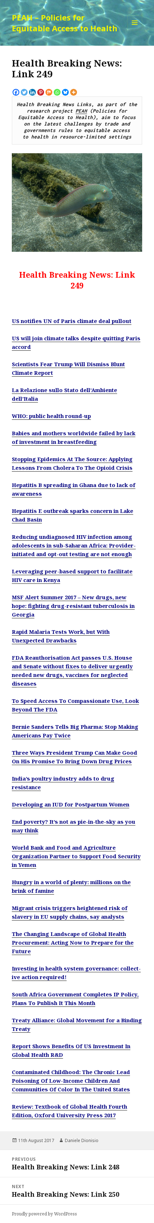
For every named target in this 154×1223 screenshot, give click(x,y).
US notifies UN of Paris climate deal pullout (71, 320)
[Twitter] (24, 92)
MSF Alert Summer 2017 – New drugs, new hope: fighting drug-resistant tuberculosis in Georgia (73, 606)
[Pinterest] (40, 92)
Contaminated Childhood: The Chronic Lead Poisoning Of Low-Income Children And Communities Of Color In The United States (71, 1080)
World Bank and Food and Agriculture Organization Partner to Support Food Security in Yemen (76, 856)
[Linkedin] (32, 92)
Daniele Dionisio (81, 1140)
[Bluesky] (65, 92)
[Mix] (48, 92)
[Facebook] (16, 92)
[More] (73, 92)
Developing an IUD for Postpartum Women (70, 804)
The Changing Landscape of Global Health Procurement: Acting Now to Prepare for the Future (73, 942)
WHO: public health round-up (51, 415)
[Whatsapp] (57, 92)
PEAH (81, 111)
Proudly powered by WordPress (44, 1214)
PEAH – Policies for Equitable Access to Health (64, 22)
